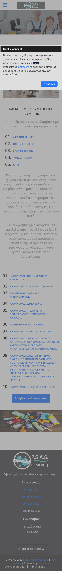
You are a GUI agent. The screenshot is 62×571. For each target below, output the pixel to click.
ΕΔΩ (36, 63)
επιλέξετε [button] (24, 66)
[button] (49, 84)
